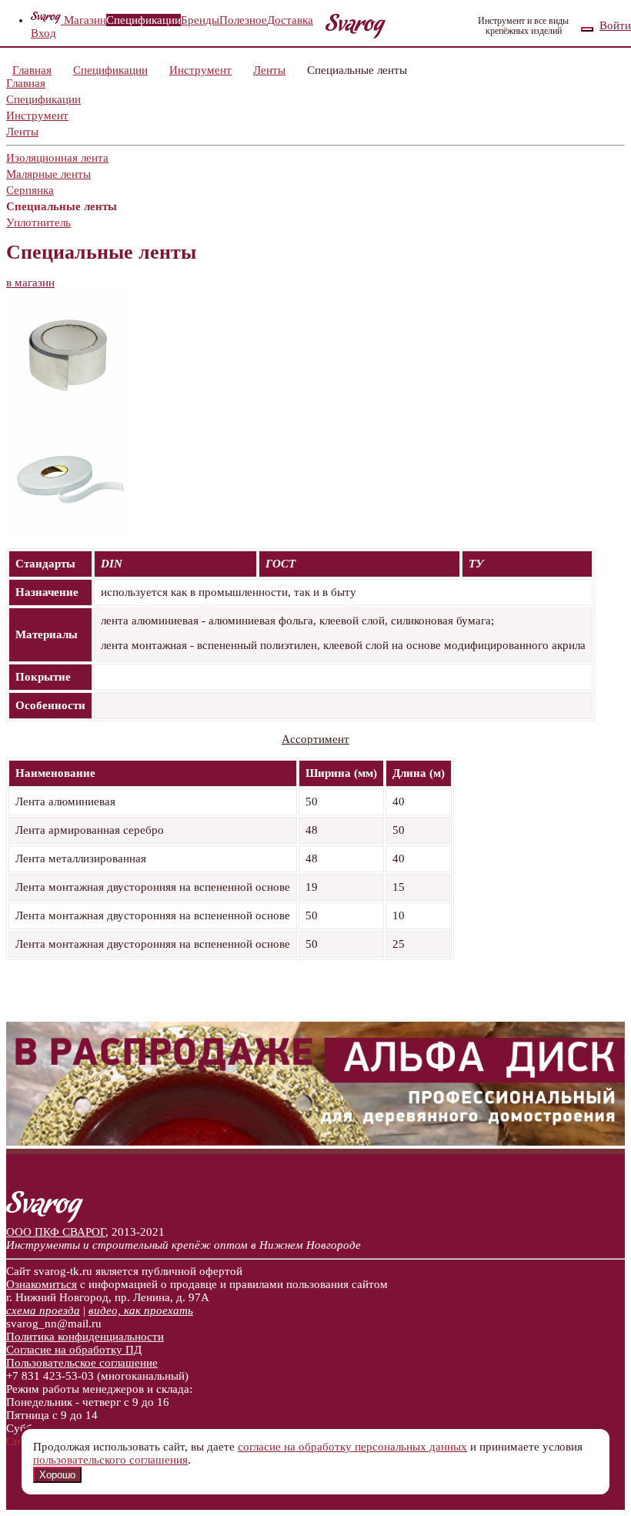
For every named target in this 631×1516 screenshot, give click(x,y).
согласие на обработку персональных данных (352, 1447)
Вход (43, 33)
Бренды (200, 20)
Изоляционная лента (57, 158)
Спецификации (143, 20)
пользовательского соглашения (110, 1460)
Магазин (85, 20)
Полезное (243, 20)
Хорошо (57, 1475)
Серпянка (30, 190)
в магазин (30, 282)
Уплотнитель (38, 222)
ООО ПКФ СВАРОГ (55, 1232)
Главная (32, 70)
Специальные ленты (61, 206)
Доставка (290, 20)
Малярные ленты (48, 174)
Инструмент (200, 70)
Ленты (269, 70)
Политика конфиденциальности (85, 1336)
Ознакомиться (41, 1284)
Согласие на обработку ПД (74, 1350)
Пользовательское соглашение (82, 1363)
